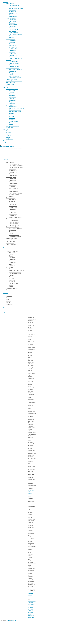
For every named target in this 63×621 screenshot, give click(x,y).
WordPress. (14, 620)
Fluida (8, 620)
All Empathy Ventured (7, 147)
